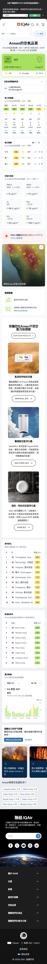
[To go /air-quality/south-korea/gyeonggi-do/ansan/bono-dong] (24, 627)
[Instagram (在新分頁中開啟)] (30, 845)
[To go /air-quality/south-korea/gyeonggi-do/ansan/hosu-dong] (24, 647)
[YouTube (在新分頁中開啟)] (23, 845)
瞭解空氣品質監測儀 (20, 311)
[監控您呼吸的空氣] (23, 358)
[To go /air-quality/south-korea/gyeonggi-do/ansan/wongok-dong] (24, 632)
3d (33, 142)
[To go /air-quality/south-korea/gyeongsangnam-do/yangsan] (24, 567)
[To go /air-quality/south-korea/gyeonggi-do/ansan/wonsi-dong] (24, 662)
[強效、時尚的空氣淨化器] (23, 486)
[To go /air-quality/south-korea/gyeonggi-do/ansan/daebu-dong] (24, 637)
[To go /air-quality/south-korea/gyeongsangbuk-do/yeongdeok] (24, 557)
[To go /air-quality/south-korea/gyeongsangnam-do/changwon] (24, 587)
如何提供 (28, 740)
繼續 (35, 15)
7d (39, 142)
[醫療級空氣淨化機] (23, 422)
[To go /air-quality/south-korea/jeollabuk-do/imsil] (24, 602)
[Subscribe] (38, 836)
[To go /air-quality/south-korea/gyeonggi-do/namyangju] (24, 562)
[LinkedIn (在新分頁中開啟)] (36, 845)
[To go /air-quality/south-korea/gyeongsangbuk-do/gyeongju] (24, 572)
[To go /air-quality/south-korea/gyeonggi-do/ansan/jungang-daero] (24, 657)
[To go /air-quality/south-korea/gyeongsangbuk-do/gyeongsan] (24, 577)
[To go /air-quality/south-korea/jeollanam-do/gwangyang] (24, 597)
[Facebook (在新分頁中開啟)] (10, 845)
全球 (2, 34)
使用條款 (24, 949)
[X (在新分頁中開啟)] (17, 845)
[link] (32, 24)
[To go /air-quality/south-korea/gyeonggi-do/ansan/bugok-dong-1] (24, 642)
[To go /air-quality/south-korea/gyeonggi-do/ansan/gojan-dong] (24, 652)
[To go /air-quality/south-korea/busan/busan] (24, 582)
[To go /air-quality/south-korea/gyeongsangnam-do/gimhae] (24, 592)
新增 (41, 34)
